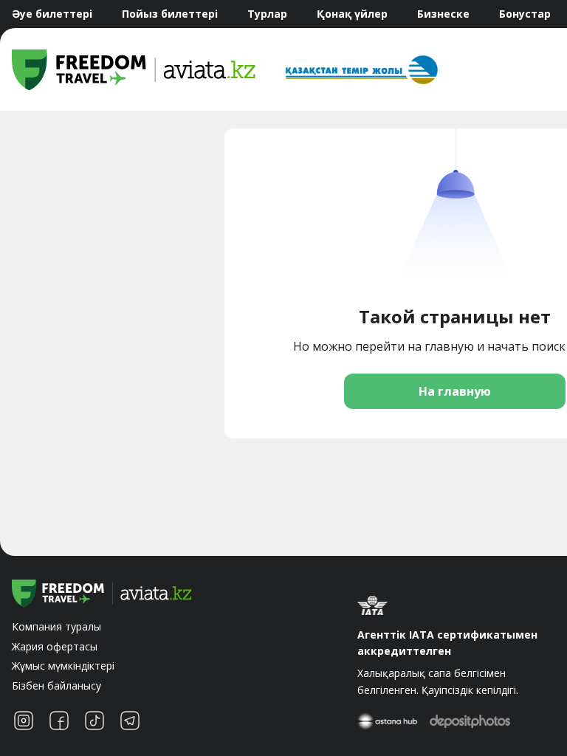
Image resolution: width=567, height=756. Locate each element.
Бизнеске (443, 14)
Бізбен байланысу (56, 685)
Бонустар (525, 14)
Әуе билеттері (52, 14)
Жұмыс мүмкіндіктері (63, 666)
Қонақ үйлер (352, 14)
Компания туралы (56, 626)
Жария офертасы (54, 646)
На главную (455, 391)
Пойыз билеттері (170, 14)
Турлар (267, 14)
